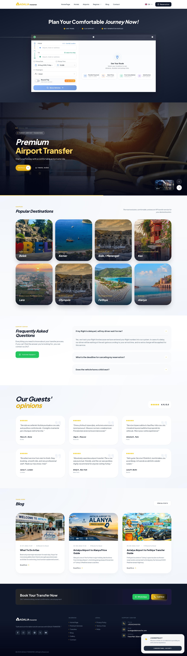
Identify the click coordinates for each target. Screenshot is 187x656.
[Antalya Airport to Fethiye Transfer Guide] (147, 527)
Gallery (72, 636)
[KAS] (152, 240)
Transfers (73, 629)
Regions (96, 4)
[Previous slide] (179, 181)
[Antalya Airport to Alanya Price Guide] (93, 527)
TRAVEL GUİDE (52, 173)
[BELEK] (34, 240)
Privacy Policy (101, 622)
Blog (107, 4)
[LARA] (34, 284)
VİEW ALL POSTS (162, 503)
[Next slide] (179, 187)
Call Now (160, 597)
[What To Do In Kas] (40, 527)
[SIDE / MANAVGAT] (113, 240)
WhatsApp (142, 597)
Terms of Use (101, 626)
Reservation (164, 4)
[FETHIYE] (113, 284)
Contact (116, 4)
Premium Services (76, 626)
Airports (86, 4)
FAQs (98, 629)
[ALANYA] (152, 284)
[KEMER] (73, 240)
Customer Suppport (28, 354)
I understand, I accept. (162, 648)
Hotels (76, 4)
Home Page (65, 4)
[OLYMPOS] (73, 284)
